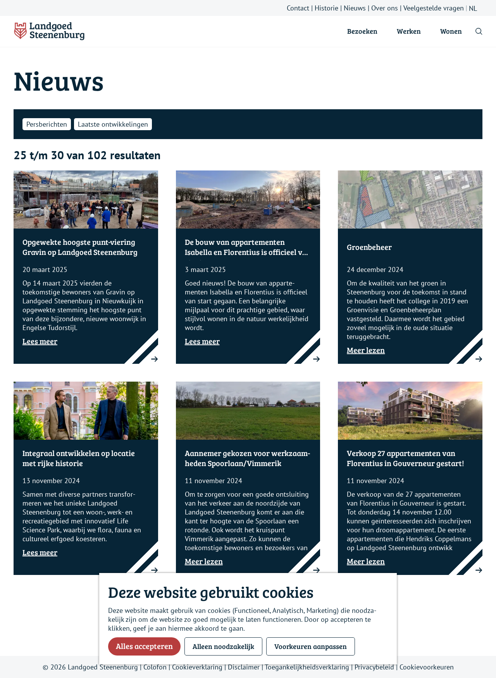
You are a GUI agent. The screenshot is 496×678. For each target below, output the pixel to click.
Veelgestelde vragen (433, 7)
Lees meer (39, 341)
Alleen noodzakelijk (223, 646)
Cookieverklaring (197, 667)
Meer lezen (366, 350)
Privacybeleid (374, 667)
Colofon (155, 667)
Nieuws (355, 7)
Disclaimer (244, 667)
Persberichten (46, 124)
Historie (326, 7)
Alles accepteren (144, 645)
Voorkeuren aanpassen (310, 646)
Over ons (384, 7)
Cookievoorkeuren (427, 667)
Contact (298, 7)
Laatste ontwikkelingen (113, 124)
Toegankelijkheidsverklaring (307, 667)
